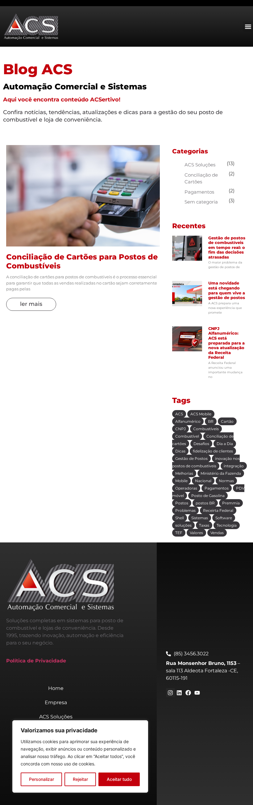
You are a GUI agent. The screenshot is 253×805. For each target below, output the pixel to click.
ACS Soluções (200, 165)
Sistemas (199, 518)
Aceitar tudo (119, 779)
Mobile (181, 480)
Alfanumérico (188, 421)
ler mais (31, 304)
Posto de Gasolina (208, 495)
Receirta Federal (218, 510)
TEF (178, 532)
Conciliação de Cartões (201, 178)
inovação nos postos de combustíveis (206, 462)
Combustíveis (206, 428)
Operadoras (186, 488)
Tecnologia (227, 525)
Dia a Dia (225, 443)
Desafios (201, 443)
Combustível (187, 436)
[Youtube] (197, 692)
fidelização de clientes (213, 451)
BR (211, 421)
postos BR (205, 503)
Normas (226, 480)
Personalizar (41, 779)
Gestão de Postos (191, 458)
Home (56, 688)
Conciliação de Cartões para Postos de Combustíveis (82, 261)
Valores (196, 532)
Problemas (185, 510)
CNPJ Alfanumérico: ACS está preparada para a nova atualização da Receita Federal (226, 343)
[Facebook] (188, 692)
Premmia (231, 503)
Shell (179, 518)
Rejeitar (80, 779)
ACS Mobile (200, 414)
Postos (181, 503)
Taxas (204, 525)
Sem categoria (201, 202)
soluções (183, 525)
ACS (179, 414)
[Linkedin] (179, 692)
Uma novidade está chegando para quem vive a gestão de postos (226, 290)
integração (234, 466)
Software (223, 518)
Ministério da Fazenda (221, 473)
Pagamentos (199, 192)
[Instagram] (170, 692)
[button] (248, 26)
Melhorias (184, 473)
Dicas (180, 451)
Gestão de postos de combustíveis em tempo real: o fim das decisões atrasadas (226, 247)
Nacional (203, 480)
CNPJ (180, 428)
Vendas (217, 532)
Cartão (227, 421)
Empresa (56, 702)
